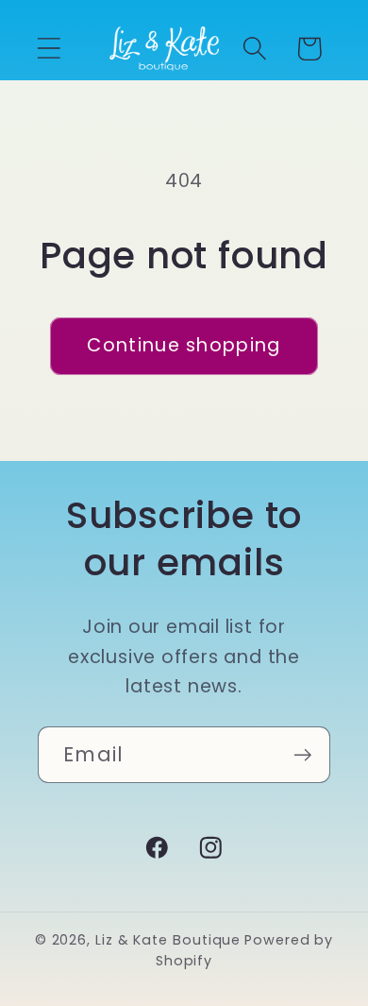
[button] (48, 49)
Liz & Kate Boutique (168, 939)
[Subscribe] (302, 755)
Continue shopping (183, 345)
